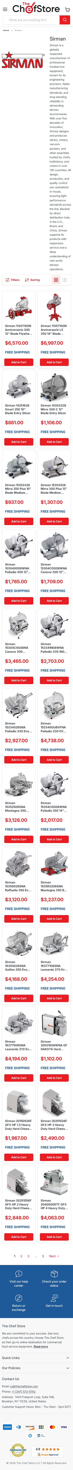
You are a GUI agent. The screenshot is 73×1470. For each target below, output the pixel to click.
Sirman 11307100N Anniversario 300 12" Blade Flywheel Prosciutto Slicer (18, 330)
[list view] (64, 280)
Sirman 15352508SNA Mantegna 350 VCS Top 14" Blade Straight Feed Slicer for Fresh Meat (18, 807)
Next (52, 1256)
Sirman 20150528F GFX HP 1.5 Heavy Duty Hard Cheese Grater (18, 1125)
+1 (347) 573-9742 (23, 1391)
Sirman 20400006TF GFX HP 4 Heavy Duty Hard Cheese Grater (54, 1204)
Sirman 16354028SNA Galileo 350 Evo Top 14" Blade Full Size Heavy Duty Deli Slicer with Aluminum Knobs (17, 966)
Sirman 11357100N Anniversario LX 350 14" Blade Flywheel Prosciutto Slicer (54, 330)
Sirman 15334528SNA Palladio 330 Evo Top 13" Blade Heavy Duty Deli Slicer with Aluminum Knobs (17, 727)
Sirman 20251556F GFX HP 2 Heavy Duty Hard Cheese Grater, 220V (18, 1204)
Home (6, 30)
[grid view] (56, 280)
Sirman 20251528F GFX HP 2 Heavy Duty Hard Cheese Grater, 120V (54, 1125)
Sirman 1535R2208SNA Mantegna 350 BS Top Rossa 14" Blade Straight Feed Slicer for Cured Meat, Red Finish (53, 886)
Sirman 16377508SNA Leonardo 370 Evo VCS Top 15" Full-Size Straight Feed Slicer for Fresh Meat (18, 1045)
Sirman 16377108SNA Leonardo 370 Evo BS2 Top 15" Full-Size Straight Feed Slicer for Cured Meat (54, 966)
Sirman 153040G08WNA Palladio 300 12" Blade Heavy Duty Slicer (18, 568)
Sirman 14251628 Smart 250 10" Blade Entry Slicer (17, 409)
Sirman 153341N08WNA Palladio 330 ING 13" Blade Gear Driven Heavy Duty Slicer (54, 648)
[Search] (65, 19)
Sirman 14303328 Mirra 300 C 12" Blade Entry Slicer (53, 409)
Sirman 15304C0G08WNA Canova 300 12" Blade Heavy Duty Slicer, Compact (54, 568)
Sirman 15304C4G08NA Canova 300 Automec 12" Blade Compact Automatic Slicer (18, 648)
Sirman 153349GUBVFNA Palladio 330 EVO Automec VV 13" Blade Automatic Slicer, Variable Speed (53, 727)
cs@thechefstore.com (24, 1386)
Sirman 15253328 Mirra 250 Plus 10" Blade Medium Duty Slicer (18, 489)
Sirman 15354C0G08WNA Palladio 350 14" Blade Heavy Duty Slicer (54, 807)
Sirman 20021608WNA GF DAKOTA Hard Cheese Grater (54, 1045)
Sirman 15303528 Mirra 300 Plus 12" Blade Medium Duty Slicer (54, 489)
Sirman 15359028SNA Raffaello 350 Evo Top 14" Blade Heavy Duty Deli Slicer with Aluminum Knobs (17, 886)
